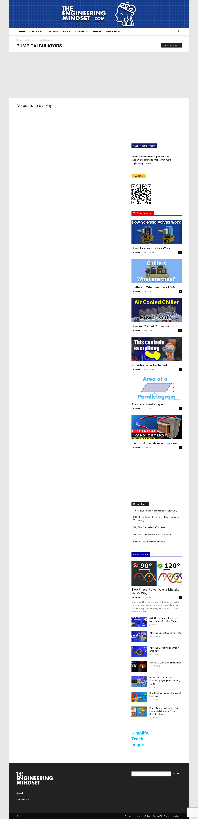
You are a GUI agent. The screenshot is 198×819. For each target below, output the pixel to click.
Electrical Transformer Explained (155, 443)
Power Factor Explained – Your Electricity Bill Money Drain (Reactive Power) (164, 711)
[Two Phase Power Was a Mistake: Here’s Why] (156, 573)
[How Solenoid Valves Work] (156, 232)
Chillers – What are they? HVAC (153, 287)
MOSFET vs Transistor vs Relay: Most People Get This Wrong (156, 519)
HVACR (66, 31)
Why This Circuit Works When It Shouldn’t (153, 534)
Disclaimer (129, 816)
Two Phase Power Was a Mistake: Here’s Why (155, 510)
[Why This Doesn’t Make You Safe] (139, 636)
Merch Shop (113, 31)
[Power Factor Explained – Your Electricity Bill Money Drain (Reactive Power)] (139, 711)
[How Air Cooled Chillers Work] (156, 310)
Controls (52, 31)
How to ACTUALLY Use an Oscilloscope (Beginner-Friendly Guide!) (164, 680)
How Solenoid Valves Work (150, 248)
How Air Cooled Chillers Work (152, 326)
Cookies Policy (143, 816)
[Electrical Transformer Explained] (156, 427)
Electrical (35, 31)
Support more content (144, 146)
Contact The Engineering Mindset (167, 816)
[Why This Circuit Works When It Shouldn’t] (139, 651)
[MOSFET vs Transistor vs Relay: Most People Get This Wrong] (139, 622)
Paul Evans (136, 252)
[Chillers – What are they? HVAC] (156, 271)
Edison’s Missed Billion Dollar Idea (149, 541)
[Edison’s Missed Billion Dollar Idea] (139, 666)
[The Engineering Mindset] (99, 14)
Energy (97, 31)
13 (180, 330)
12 (180, 252)
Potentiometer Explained (149, 365)
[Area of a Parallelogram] (156, 388)
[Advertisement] (99, 74)
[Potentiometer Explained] (156, 349)
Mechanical (81, 31)
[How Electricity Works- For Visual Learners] (139, 697)
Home (22, 31)
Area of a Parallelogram (148, 404)
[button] (178, 31)
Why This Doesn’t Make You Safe (149, 527)
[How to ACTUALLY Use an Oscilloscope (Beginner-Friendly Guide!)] (139, 681)
